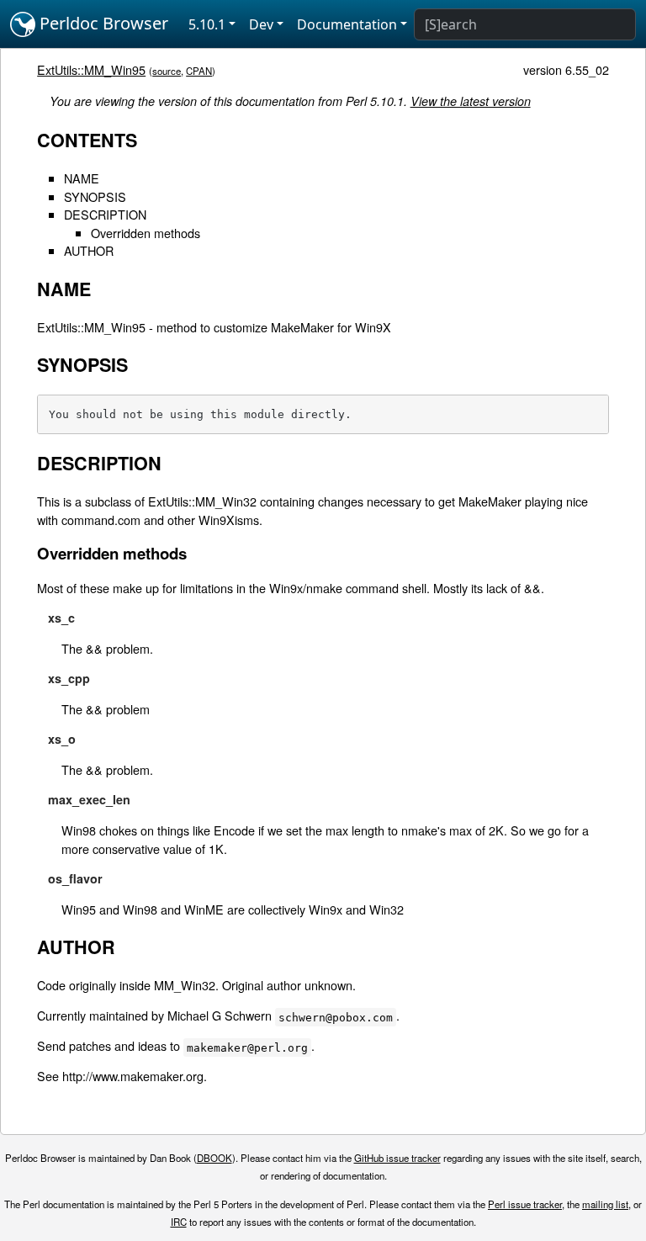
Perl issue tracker (525, 1204)
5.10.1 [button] (206, 24)
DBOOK (214, 1157)
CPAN (199, 70)
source (166, 70)
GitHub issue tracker (397, 1157)
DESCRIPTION (105, 214)
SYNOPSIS (95, 196)
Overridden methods (145, 232)
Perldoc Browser (101, 23)
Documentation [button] (347, 24)
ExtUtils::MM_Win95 (91, 69)
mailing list (605, 1204)
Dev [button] (261, 24)
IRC (179, 1221)
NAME (81, 178)
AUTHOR (89, 250)
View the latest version (470, 101)
